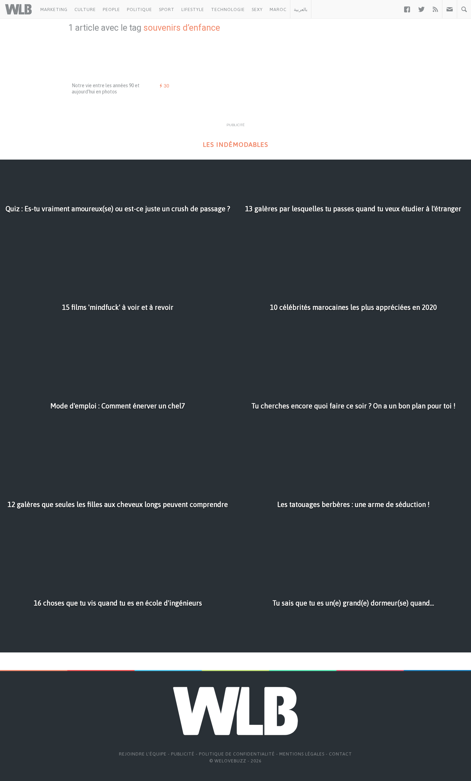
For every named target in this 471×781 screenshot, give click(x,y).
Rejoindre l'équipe (143, 754)
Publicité (182, 754)
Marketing (54, 9)
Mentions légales (301, 754)
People (111, 9)
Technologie (228, 9)
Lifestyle (192, 9)
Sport (166, 9)
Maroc (278, 9)
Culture (85, 9)
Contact (340, 754)
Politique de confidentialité (237, 754)
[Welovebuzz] (18, 9)
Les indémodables (235, 144)
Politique (139, 9)
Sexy (257, 9)
